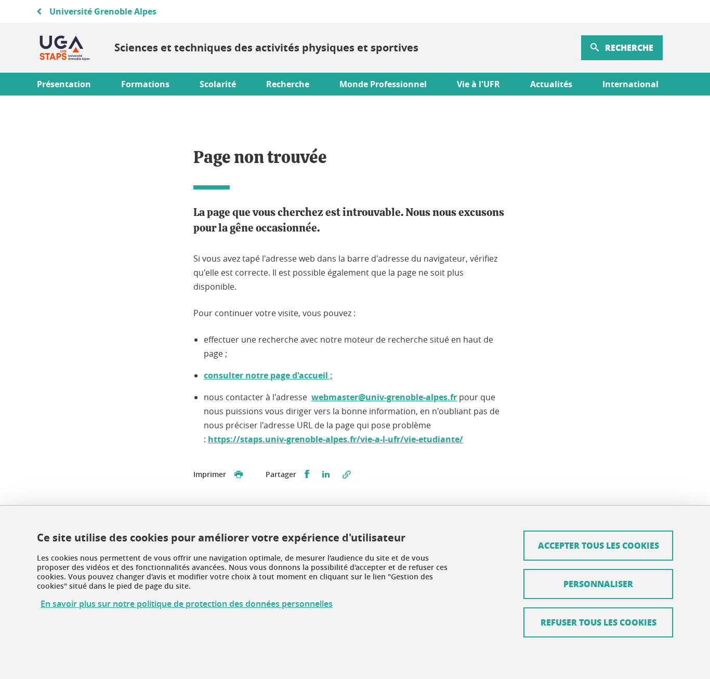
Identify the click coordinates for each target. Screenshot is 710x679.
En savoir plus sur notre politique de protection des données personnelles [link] (187, 604)
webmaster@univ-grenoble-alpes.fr (384, 397)
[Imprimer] (238, 474)
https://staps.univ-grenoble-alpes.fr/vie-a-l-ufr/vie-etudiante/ (335, 439)
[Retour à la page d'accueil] (64, 47)
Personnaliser (598, 584)
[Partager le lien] (346, 474)
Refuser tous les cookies (598, 622)
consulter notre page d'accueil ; (268, 375)
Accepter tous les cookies (598, 545)
